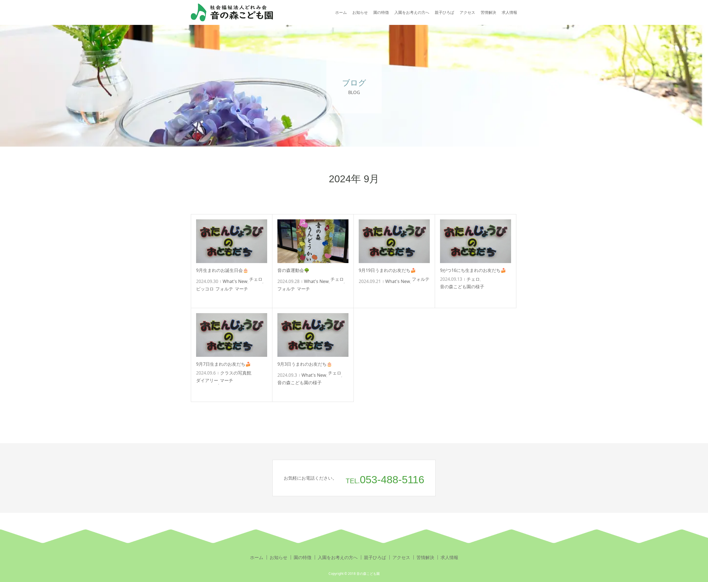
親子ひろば (444, 12)
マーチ (241, 289)
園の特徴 (381, 12)
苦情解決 (488, 12)
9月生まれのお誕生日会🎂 (222, 270)
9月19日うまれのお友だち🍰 (387, 270)
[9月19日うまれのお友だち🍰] (394, 241)
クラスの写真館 (235, 373)
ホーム (341, 12)
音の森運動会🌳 (293, 270)
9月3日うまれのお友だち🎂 (304, 364)
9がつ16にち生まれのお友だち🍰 (473, 270)
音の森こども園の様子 (462, 287)
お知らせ (360, 12)
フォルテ (224, 289)
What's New (235, 281)
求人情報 (509, 12)
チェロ (255, 279)
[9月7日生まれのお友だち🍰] (231, 335)
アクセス (467, 12)
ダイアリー (207, 380)
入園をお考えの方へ (411, 12)
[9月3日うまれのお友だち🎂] (312, 335)
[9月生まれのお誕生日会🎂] (231, 241)
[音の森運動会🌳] (312, 241)
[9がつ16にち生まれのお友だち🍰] (475, 241)
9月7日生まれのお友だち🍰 (223, 364)
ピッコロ (205, 289)
